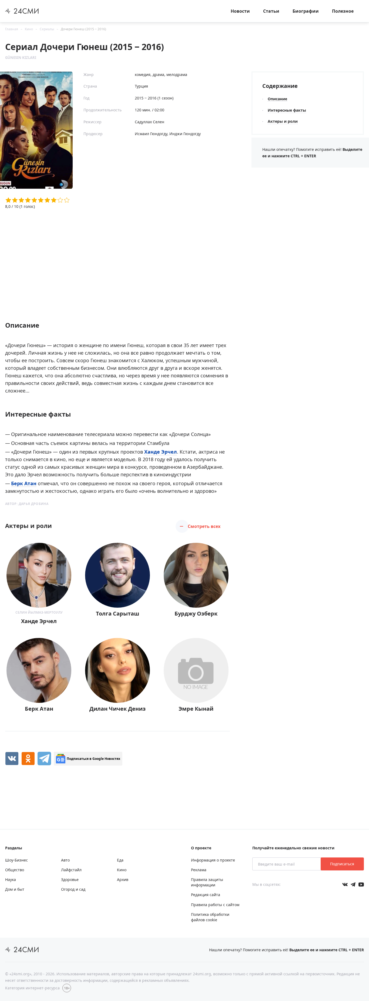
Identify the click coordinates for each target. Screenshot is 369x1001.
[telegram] (44, 758)
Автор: (26, 503)
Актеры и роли (283, 121)
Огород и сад (73, 889)
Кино (29, 29)
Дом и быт (14, 889)
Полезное (343, 11)
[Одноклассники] (28, 758)
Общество (14, 869)
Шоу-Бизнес (16, 860)
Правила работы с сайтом (215, 904)
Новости (240, 11)
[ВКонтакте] (12, 758)
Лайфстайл (71, 869)
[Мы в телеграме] (353, 884)
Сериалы (47, 29)
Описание (277, 98)
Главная (11, 29)
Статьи (271, 11)
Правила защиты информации (207, 882)
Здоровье (70, 879)
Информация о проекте (213, 860)
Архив (122, 879)
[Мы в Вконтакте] (345, 884)
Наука (10, 879)
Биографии (306, 11)
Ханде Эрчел (160, 451)
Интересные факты (287, 110)
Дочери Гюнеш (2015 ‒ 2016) (83, 29)
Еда (120, 860)
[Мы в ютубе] (361, 884)
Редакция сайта (205, 894)
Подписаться (342, 863)
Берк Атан (23, 483)
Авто (65, 860)
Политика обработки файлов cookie (210, 917)
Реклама (198, 869)
